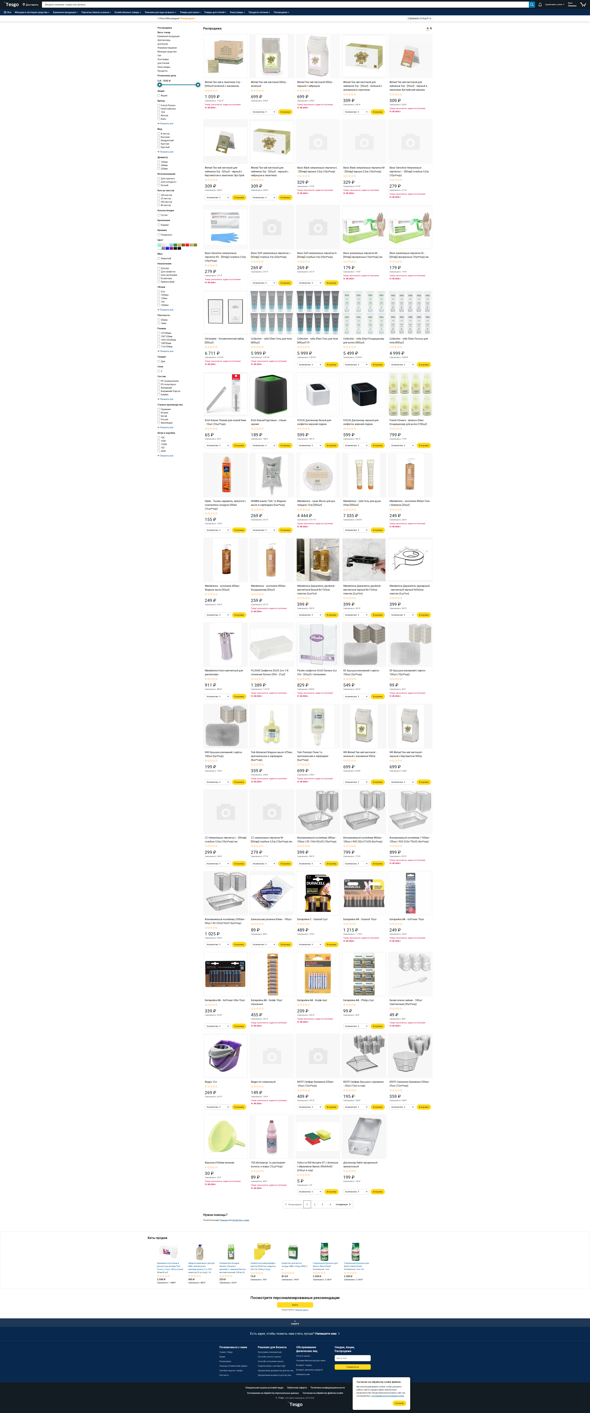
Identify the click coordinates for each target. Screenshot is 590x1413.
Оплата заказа (303, 1356)
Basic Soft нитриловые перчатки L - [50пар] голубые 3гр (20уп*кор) (271, 255)
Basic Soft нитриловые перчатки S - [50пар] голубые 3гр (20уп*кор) (317, 255)
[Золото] (179, 244)
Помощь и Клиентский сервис (233, 1366)
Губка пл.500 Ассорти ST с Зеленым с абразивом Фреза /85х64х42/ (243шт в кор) (317, 1166)
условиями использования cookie (388, 1396)
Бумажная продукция (168, 36)
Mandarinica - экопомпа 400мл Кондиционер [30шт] (268, 587)
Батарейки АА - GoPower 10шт (406, 919)
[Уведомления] (540, 4)
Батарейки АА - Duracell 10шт (360, 919)
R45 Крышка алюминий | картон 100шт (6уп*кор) (223, 754)
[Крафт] (191, 244)
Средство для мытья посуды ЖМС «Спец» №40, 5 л (294, 1266)
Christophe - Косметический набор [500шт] (224, 340)
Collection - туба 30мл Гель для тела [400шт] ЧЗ (317, 340)
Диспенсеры (163, 40)
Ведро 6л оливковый (263, 1081)
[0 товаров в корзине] (583, 4)
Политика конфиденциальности (328, 1387)
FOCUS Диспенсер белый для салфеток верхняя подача (314, 422)
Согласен (399, 1403)
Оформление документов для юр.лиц (275, 1370)
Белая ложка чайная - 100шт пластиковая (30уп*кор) (405, 1002)
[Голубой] (171, 244)
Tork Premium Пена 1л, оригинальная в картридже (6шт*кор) (312, 756)
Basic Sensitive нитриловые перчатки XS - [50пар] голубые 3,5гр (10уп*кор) (225, 257)
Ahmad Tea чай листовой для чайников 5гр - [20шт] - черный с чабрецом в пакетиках (269, 171)
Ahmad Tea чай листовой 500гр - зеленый (269, 84)
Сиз (159, 55)
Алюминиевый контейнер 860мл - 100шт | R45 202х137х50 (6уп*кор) (363, 839)
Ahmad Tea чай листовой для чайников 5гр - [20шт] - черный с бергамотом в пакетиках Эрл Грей (224, 171)
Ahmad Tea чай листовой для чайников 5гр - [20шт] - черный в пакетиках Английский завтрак (408, 86)
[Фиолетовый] (171, 248)
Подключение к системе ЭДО (271, 1366)
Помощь (224, 1220)
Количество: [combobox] (260, 112)
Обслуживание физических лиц (306, 1349)
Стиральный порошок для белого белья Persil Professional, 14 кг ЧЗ (356, 1266)
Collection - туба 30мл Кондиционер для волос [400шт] (363, 340)
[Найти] (532, 5)
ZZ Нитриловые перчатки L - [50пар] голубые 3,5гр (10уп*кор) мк (225, 839)
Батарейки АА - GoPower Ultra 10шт (225, 1000)
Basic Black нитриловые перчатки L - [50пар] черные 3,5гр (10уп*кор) (317, 169)
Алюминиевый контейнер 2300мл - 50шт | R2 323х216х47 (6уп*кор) (225, 921)
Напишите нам (325, 1333)
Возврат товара (304, 1365)
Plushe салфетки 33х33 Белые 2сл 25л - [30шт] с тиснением (317, 672)
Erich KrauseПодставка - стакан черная (268, 422)
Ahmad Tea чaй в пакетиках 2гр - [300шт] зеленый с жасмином (223, 84)
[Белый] (167, 244)
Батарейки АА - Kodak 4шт (312, 1000)
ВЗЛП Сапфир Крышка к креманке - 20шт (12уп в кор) (363, 1083)
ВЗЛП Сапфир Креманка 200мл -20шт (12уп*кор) (315, 1083)
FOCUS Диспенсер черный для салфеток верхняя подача (360, 422)
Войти (295, 1305)
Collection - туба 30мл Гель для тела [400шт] (271, 340)
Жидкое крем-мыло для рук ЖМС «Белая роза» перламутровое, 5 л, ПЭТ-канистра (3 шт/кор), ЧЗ (201, 1267)
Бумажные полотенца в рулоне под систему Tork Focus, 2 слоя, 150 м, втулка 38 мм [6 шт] (170, 1267)
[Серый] (163, 248)
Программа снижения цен (270, 1352)
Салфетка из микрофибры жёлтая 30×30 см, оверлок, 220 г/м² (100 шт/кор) (263, 1266)
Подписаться (352, 1367)
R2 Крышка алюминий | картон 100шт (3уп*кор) (361, 672)
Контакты (224, 1375)
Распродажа (225, 1361)
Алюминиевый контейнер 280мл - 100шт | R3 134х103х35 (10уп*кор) (317, 839)
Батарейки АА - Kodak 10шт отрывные (266, 1002)
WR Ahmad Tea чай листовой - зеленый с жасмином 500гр (360, 754)
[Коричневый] (183, 244)
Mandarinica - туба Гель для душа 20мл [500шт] (362, 503)
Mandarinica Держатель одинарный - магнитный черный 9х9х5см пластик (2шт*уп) (409, 589)
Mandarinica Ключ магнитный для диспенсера (224, 672)
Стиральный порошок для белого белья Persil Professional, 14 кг (325, 1266)
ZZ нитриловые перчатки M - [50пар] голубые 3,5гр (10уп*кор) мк (271, 839)
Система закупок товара (231, 1370)
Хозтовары (163, 59)
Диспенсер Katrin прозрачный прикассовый (360, 1164)
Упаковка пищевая (167, 48)
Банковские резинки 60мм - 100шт (271, 919)
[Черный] (179, 248)
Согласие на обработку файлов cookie (323, 1393)
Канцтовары (163, 67)
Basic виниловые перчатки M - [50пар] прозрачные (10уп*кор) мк (362, 255)
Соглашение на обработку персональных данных (273, 1393)
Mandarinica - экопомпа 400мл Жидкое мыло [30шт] (222, 587)
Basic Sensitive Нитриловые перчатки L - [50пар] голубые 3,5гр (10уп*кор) (409, 171)
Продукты (162, 71)
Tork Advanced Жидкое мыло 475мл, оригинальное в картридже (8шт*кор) (271, 756)
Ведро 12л (211, 1081)
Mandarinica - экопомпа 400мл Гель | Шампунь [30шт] (409, 503)
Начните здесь (301, 1310)
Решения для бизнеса (272, 1347)
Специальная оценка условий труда (264, 1387)
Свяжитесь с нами (240, 1220)
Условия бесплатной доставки (310, 1360)
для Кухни (162, 44)
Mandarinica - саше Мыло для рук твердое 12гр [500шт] (316, 503)
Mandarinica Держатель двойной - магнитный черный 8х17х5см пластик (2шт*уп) (362, 589)
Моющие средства (167, 51)
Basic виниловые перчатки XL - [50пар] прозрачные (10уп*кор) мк (409, 255)
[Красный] (187, 244)
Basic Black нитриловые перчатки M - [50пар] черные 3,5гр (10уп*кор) (363, 169)
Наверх (295, 1324)
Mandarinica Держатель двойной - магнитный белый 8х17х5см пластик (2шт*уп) (316, 589)
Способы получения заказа (270, 1361)
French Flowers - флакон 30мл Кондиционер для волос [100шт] (408, 422)
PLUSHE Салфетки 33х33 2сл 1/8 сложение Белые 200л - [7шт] (269, 672)
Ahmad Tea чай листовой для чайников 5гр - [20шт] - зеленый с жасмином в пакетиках (362, 86)
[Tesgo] (11, 4)
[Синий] (167, 248)
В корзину (285, 112)
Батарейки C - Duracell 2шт (312, 919)
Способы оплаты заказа (269, 1357)
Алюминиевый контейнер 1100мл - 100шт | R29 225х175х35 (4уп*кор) (409, 839)
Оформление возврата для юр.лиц (274, 1375)
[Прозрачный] (159, 248)
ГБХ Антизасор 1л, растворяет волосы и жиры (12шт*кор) (268, 1164)
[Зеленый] (175, 244)
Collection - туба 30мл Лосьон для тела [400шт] (408, 340)
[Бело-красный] (163, 244)
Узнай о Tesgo (226, 1352)
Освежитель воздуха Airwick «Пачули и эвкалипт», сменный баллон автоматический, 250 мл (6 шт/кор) (232, 1268)
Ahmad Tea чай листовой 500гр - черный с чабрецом (315, 84)
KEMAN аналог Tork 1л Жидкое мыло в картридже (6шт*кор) (268, 503)
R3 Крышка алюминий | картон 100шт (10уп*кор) (407, 672)
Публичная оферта (297, 1387)
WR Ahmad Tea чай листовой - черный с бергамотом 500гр (406, 754)
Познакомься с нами (233, 1347)
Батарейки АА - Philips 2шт (358, 1000)
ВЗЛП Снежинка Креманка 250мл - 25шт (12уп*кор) (409, 1083)
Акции (222, 1357)
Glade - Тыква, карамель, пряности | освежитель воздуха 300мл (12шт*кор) (225, 505)
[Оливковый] (195, 244)
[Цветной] (175, 248)
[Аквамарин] (159, 244)
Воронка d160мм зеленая (219, 1162)
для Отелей (163, 63)
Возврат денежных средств (309, 1370)
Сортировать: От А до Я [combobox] (418, 18)
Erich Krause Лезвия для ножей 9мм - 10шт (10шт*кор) (225, 422)
